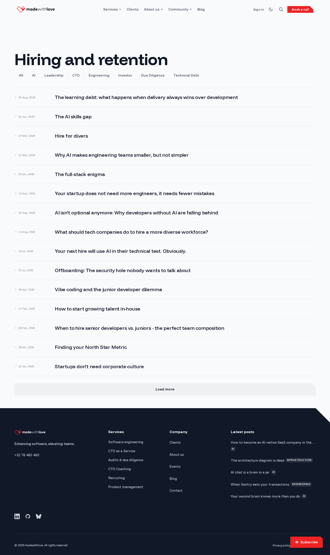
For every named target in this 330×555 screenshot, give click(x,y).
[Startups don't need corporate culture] (165, 366)
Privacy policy (281, 545)
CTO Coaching (119, 469)
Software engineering (125, 442)
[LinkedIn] (17, 516)
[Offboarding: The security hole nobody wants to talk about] (165, 270)
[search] (281, 9)
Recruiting (116, 478)
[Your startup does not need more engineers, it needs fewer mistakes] (165, 193)
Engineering (99, 75)
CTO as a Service (121, 451)
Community (178, 9)
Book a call (300, 9)
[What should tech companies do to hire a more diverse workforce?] (165, 232)
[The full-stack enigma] (165, 174)
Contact (176, 490)
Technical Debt (186, 75)
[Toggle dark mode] (271, 9)
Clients (133, 9)
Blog (201, 9)
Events (174, 466)
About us (151, 9)
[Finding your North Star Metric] (165, 347)
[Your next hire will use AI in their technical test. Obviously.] (165, 251)
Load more (165, 389)
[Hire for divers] (165, 135)
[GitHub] (28, 516)
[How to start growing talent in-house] (165, 308)
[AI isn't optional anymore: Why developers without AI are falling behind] (165, 212)
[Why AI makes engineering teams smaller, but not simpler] (165, 155)
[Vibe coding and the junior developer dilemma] (165, 289)
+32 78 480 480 (26, 455)
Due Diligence (153, 75)
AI (33, 75)
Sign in (258, 9)
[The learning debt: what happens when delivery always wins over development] (165, 97)
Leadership (53, 75)
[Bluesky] (38, 516)
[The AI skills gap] (165, 116)
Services (110, 9)
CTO (76, 75)
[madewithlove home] (36, 9)
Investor (125, 75)
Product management (125, 487)
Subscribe (309, 542)
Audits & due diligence (125, 460)
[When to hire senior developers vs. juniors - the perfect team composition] (165, 328)
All (21, 75)
